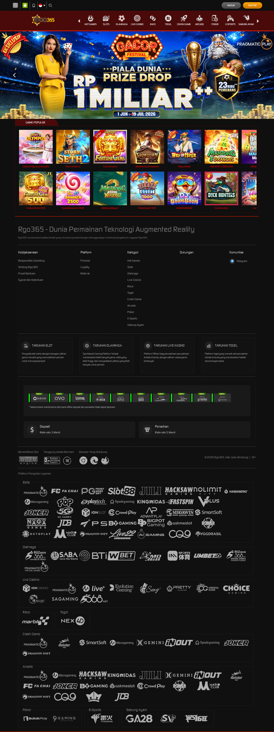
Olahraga (122, 24)
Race (153, 24)
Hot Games (91, 24)
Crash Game (184, 24)
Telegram (242, 261)
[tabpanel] (137, 75)
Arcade (199, 24)
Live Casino (137, 24)
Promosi (85, 260)
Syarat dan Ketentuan (30, 280)
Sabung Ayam (246, 24)
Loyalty (84, 267)
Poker (215, 24)
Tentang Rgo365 (28, 267)
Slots (106, 24)
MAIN (38, 146)
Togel (168, 24)
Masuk (231, 5)
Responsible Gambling (31, 260)
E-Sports (230, 24)
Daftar (252, 5)
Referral (85, 273)
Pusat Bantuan (26, 273)
